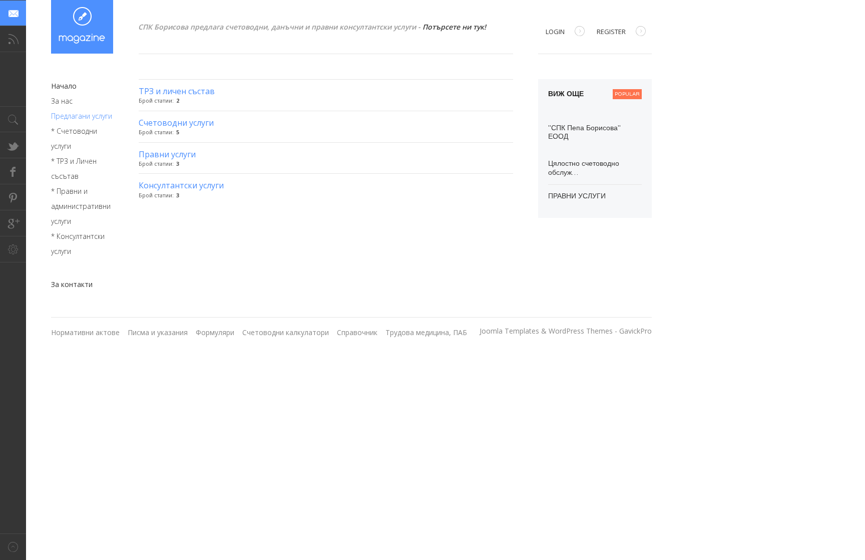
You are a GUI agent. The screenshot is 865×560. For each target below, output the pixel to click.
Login (555, 31)
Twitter (13, 145)
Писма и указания (158, 332)
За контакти (72, 284)
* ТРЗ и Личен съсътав (74, 168)
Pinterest (13, 197)
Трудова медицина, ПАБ (426, 332)
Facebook (13, 171)
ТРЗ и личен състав (177, 91)
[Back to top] (13, 546)
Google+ (13, 223)
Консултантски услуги (181, 185)
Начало (64, 86)
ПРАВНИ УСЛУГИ (577, 196)
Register (611, 31)
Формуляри (215, 332)
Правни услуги (167, 154)
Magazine (82, 27)
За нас (62, 101)
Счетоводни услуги (176, 122)
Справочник (357, 332)
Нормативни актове (85, 332)
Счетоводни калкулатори (285, 332)
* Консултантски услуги (78, 243)
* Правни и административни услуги (81, 206)
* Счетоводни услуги (74, 138)
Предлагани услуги (81, 116)
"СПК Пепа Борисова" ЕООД (584, 132)
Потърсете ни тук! (454, 27)
